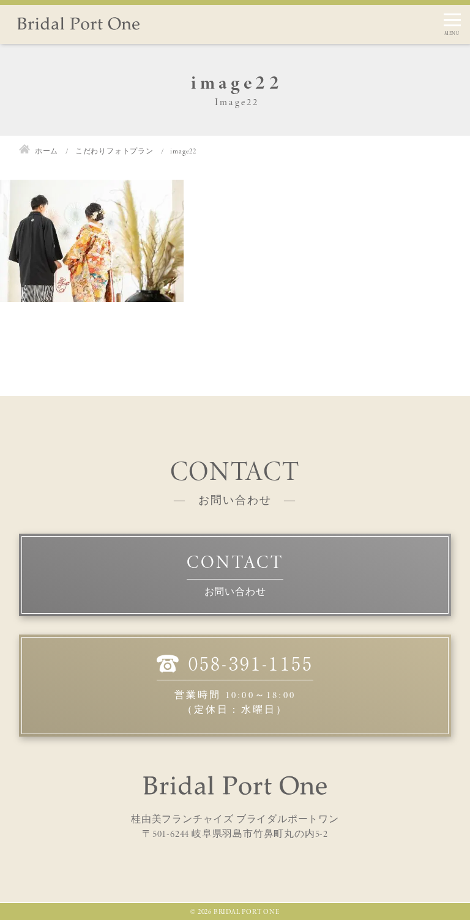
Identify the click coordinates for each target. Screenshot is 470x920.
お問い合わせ (235, 591)
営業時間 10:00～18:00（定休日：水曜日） (243, 684)
